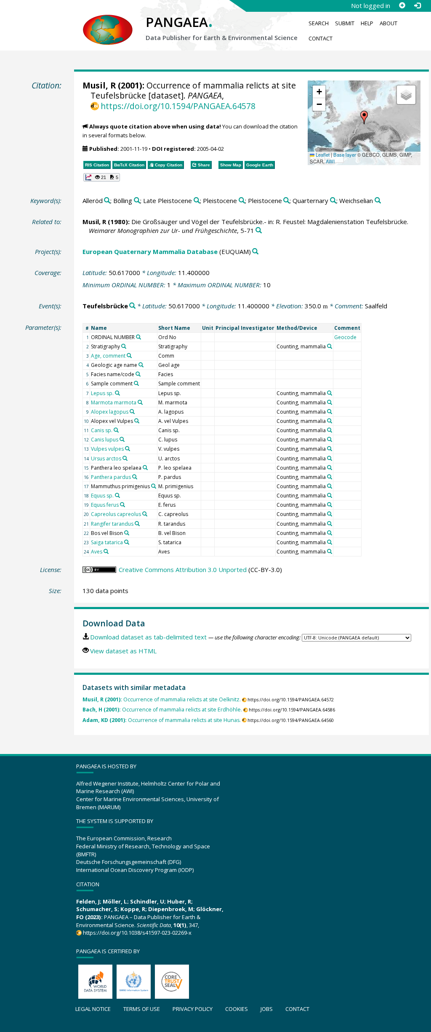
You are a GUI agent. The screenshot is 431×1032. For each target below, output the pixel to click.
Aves (96, 551)
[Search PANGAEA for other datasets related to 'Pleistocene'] (242, 201)
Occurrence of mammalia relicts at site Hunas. (161, 720)
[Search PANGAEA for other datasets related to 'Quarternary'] (333, 201)
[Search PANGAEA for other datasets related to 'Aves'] (106, 551)
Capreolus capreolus (116, 514)
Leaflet (322, 154)
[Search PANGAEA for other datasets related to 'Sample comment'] (136, 383)
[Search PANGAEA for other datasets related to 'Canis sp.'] (116, 430)
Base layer (344, 154)
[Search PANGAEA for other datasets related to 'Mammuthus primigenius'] (153, 486)
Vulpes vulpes (107, 448)
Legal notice (93, 1009)
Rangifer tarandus (112, 523)
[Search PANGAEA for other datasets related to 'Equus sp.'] (117, 495)
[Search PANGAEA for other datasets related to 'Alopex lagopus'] (132, 411)
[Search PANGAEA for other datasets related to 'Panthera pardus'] (134, 476)
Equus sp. (102, 495)
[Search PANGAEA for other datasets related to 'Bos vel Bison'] (126, 532)
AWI (330, 161)
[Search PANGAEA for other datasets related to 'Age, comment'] (129, 355)
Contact (321, 38)
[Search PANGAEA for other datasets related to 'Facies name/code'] (138, 374)
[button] (364, 117)
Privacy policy (193, 1009)
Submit (344, 23)
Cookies (236, 1009)
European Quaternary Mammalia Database (150, 251)
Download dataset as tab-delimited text (148, 637)
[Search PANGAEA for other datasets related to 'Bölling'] (137, 201)
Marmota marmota (113, 402)
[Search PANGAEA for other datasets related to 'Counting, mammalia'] (329, 346)
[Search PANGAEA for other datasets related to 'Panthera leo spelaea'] (145, 467)
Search (319, 23)
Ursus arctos (106, 458)
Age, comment (108, 355)
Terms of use (141, 1009)
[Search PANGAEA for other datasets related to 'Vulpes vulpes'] (127, 448)
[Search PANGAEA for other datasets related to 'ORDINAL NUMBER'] (138, 337)
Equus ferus (105, 504)
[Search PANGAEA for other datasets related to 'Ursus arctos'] (125, 458)
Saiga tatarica (107, 542)
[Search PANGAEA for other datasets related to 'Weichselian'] (378, 201)
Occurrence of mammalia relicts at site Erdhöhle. (162, 709)
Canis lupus (104, 439)
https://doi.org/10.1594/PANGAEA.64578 (178, 106)
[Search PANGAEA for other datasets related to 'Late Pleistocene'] (197, 201)
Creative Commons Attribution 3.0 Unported (183, 569)
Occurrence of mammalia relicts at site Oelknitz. (161, 699)
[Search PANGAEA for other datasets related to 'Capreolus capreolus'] (144, 513)
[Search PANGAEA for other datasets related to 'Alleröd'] (107, 201)
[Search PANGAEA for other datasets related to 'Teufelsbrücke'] (132, 306)
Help (367, 23)
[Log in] (417, 5)
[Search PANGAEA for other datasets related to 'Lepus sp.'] (117, 393)
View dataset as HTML (123, 651)
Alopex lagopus (109, 411)
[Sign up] (402, 5)
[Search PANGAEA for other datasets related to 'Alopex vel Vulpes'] (136, 420)
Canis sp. (101, 430)
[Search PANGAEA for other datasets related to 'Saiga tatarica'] (126, 542)
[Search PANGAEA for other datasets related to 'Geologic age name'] (141, 364)
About (388, 23)
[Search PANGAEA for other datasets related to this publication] (258, 230)
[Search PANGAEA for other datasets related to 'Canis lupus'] (122, 439)
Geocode (345, 337)
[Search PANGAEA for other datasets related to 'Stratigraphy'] (123, 346)
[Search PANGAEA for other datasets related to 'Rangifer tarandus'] (137, 523)
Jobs (267, 1009)
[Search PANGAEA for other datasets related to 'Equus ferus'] (122, 504)
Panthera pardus (111, 477)
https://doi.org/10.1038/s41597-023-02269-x (137, 932)
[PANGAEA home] (108, 21)
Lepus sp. (102, 393)
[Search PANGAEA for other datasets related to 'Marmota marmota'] (140, 402)
